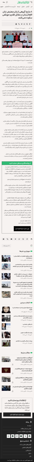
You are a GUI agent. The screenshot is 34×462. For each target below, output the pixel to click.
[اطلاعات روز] (23, 2)
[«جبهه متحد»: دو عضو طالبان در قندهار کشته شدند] (6, 370)
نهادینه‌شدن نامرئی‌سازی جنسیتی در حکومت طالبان (22, 387)
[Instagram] (17, 436)
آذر (29, 28)
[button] (30, 2)
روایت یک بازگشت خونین (26, 332)
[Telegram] (12, 436)
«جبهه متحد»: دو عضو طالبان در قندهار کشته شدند (23, 369)
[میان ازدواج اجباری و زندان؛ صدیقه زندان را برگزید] (6, 310)
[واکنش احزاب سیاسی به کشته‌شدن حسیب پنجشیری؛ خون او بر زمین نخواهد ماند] (6, 266)
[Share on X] (27, 24)
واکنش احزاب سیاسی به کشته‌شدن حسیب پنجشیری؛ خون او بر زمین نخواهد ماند (22, 266)
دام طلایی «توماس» (27, 324)
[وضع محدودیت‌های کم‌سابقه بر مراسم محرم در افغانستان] (6, 318)
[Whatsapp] (8, 436)
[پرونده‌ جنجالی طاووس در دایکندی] (6, 343)
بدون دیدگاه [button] (5, 246)
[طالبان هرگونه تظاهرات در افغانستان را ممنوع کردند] (6, 258)
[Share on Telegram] (21, 24)
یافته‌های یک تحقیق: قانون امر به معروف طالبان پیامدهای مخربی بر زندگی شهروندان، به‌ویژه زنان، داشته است (22, 284)
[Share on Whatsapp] (24, 24)
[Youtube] (21, 436)
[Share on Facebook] (30, 24)
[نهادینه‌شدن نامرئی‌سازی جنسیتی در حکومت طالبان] (6, 388)
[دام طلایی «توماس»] (6, 326)
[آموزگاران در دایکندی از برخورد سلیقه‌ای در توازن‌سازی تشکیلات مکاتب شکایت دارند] (6, 359)
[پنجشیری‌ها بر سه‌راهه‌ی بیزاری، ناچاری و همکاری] (6, 379)
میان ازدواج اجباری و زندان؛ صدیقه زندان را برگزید (22, 308)
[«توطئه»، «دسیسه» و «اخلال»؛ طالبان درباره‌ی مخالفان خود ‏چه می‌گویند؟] (6, 276)
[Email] (11, 239)
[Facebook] (29, 436)
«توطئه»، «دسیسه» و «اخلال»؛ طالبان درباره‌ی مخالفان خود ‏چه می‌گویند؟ (23, 275)
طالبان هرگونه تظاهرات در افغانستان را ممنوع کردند (23, 257)
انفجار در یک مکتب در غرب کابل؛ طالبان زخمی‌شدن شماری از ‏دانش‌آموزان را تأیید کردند (22, 294)
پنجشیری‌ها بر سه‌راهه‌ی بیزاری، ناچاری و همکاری (23, 378)
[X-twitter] (25, 436)
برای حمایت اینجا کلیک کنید (22, 228)
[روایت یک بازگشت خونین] (6, 335)
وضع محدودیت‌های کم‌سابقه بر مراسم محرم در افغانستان (23, 317)
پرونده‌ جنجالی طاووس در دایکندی (24, 341)
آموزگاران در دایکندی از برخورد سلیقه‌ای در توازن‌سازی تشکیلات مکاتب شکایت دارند (23, 359)
